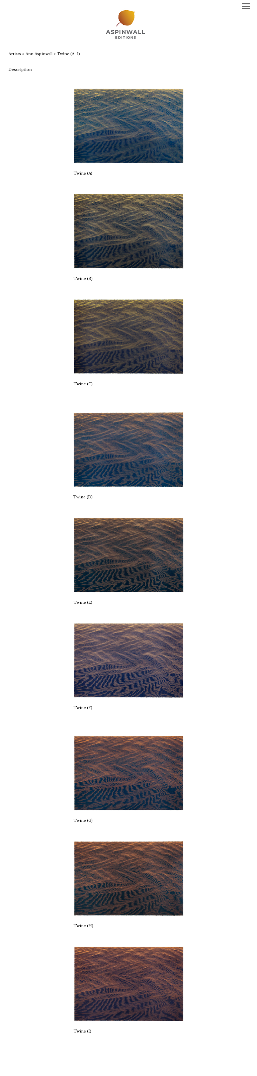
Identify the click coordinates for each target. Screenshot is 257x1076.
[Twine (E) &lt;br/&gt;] (129, 555)
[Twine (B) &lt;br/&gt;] (129, 231)
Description (20, 69)
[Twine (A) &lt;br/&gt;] (129, 126)
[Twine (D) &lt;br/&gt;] (128, 449)
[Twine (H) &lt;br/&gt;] (129, 878)
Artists (14, 54)
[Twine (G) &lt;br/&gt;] (129, 773)
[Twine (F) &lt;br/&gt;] (129, 660)
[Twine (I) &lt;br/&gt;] (129, 983)
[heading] (128, 25)
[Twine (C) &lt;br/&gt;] (129, 336)
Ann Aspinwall (39, 54)
